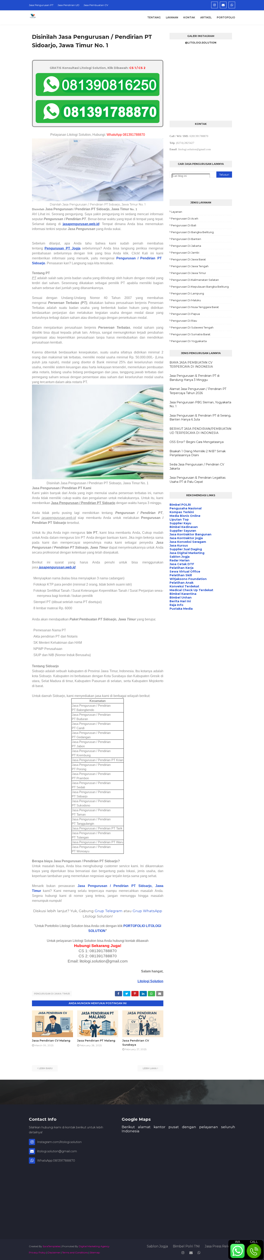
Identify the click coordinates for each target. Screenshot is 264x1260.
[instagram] (214, 5)
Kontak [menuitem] (189, 17)
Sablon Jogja (157, 1246)
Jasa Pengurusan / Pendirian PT (108, 886)
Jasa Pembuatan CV (96, 5)
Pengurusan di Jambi (185, 252)
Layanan (176, 211)
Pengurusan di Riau (184, 320)
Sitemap (95, 1252)
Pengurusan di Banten (186, 239)
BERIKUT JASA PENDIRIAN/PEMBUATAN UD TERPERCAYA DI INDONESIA (200, 431)
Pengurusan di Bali (183, 225)
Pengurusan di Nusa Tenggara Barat (195, 307)
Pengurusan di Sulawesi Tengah (192, 327)
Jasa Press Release (220, 1246)
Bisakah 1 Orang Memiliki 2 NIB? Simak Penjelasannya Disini (198, 453)
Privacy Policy (37, 1252)
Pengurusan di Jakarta (186, 245)
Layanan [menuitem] (172, 17)
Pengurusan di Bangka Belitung (192, 232)
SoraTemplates (51, 1246)
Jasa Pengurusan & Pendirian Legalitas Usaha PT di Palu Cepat (197, 480)
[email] (223, 5)
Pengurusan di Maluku (186, 300)
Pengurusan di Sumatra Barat (190, 334)
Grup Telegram (109, 911)
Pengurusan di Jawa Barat (188, 259)
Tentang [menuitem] (154, 17)
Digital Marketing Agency (94, 1246)
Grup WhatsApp (147, 911)
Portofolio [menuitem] (226, 17)
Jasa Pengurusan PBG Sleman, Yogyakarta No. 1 (200, 404)
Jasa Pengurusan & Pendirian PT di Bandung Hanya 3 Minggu (194, 378)
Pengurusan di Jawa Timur (52, 993)
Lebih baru (46, 1068)
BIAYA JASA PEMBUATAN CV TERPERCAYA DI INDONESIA (191, 364)
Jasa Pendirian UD (68, 5)
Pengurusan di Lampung (187, 293)
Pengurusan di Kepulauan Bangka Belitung (200, 286)
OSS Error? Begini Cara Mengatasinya (197, 442)
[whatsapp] (232, 5)
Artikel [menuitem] (206, 17)
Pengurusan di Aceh (184, 218)
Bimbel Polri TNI (186, 1246)
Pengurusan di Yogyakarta (189, 341)
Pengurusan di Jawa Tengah (190, 266)
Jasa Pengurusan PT (41, 5)
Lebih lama (150, 1068)
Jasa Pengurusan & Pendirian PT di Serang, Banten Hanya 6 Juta (200, 418)
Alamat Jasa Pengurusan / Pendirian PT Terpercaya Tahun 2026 (198, 391)
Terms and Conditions (75, 1252)
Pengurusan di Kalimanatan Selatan (195, 279)
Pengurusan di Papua (185, 313)
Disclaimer (54, 1252)
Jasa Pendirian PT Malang (96, 1040)
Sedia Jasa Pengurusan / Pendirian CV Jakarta (197, 466)
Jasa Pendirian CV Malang (51, 1040)
